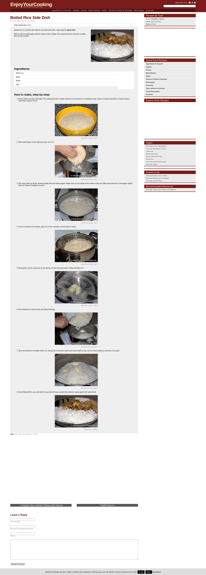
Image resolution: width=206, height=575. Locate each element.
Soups (84, 10)
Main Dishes (94, 10)
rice (24, 434)
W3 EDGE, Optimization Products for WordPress (161, 190)
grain (15, 434)
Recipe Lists (150, 159)
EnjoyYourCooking (31, 4)
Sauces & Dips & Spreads (120, 10)
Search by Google (151, 164)
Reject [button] (149, 572)
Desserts (150, 10)
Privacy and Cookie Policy (154, 156)
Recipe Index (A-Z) (181, 2)
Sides (104, 10)
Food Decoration (153, 91)
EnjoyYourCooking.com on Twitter (156, 175)
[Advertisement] (126, 79)
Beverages (139, 10)
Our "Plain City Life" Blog (154, 181)
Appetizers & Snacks (61, 10)
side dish (28, 434)
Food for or (155, 19)
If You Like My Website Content (156, 149)
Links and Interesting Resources (156, 161)
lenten (20, 434)
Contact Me (149, 151)
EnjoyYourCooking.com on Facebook (157, 178)
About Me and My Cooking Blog (156, 146)
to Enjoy (151, 24)
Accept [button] (141, 572)
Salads (76, 10)
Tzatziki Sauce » (107, 505)
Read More (156, 572)
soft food (35, 434)
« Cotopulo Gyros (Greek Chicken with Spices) (41, 505)
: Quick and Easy (153, 21)
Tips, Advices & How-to (155, 88)
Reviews (149, 94)
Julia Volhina (31, 21)
